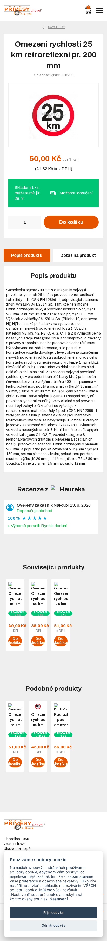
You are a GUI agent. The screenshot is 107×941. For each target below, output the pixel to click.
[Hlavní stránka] (23, 10)
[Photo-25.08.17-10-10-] (53, 115)
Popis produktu (26, 255)
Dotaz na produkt (78, 255)
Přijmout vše (53, 912)
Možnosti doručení (75, 193)
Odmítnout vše (54, 925)
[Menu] (99, 10)
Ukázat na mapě (17, 849)
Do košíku (71, 222)
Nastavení (59, 899)
